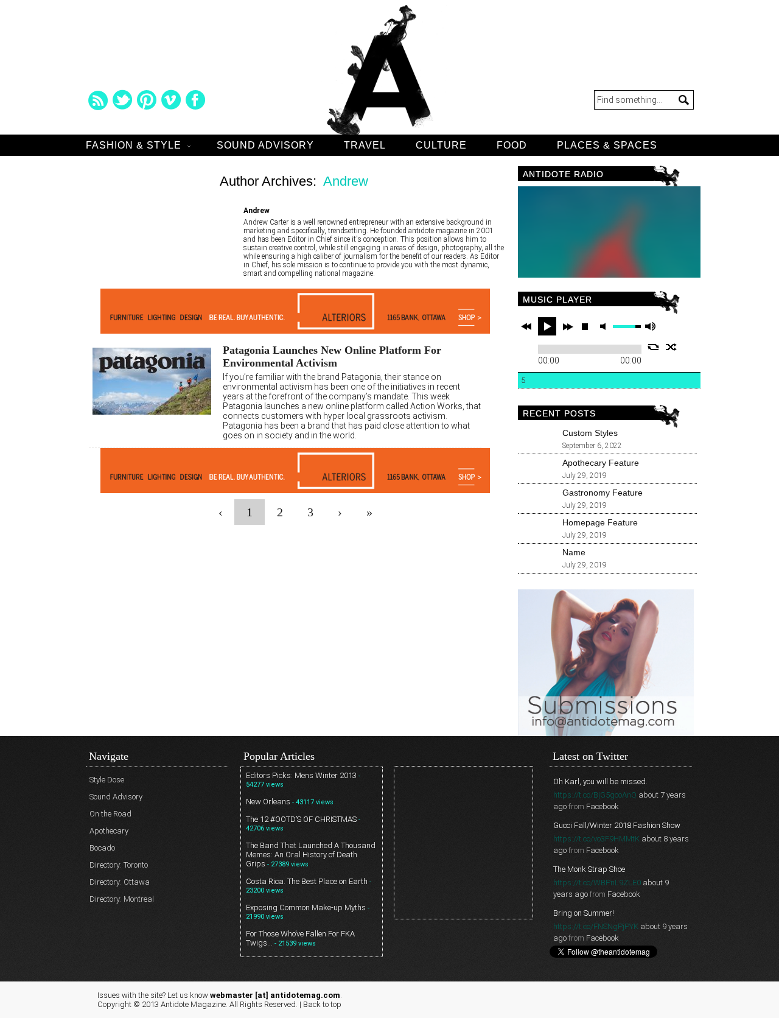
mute (604, 326)
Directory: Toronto (118, 864)
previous (526, 326)
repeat (653, 347)
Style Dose (106, 779)
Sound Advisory (265, 145)
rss (98, 100)
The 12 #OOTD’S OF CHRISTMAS (301, 819)
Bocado (102, 847)
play (547, 326)
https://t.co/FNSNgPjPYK (595, 926)
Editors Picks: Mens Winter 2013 (301, 775)
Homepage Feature (600, 522)
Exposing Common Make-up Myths (306, 907)
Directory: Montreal (121, 899)
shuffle (671, 347)
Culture (441, 145)
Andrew (345, 181)
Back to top (322, 1004)
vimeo (171, 100)
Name (573, 552)
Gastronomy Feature (602, 492)
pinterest (146, 100)
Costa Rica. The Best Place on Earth (307, 881)
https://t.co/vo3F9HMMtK (596, 838)
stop (584, 326)
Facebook (602, 806)
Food (512, 145)
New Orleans (268, 801)
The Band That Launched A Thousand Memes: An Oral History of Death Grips (311, 854)
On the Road (110, 813)
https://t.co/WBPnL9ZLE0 (597, 882)
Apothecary (108, 830)
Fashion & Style (133, 145)
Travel (365, 145)
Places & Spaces (607, 145)
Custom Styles (590, 433)
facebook (195, 100)
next (567, 326)
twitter (122, 100)
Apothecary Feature (600, 463)
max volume (650, 326)
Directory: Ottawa (119, 881)
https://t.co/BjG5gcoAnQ (595, 794)
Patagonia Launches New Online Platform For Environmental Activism (332, 356)
